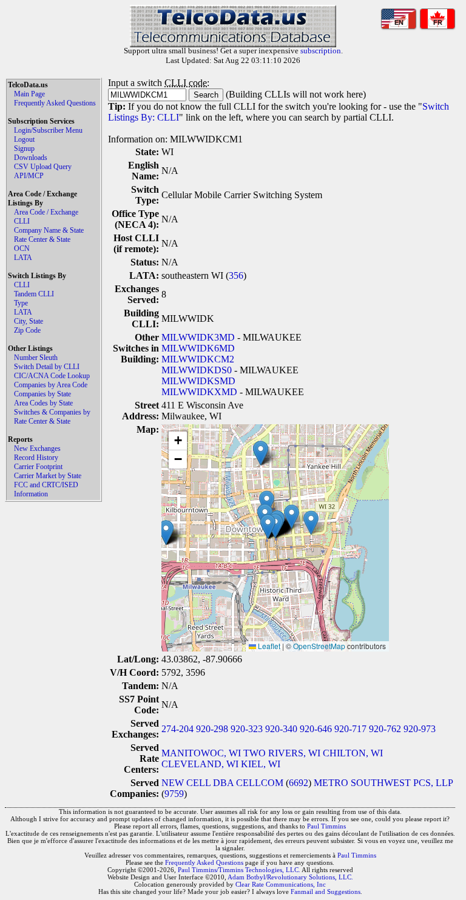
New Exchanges (37, 448)
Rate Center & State (42, 239)
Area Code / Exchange (46, 212)
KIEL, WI (260, 764)
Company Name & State (49, 230)
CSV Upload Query (43, 166)
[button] (311, 522)
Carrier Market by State (47, 476)
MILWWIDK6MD (198, 348)
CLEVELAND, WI (199, 764)
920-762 (385, 729)
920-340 (281, 729)
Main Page (29, 94)
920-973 (420, 729)
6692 (298, 783)
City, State (28, 321)
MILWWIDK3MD (198, 337)
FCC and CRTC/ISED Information (46, 489)
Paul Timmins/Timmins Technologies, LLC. (239, 869)
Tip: (117, 106)
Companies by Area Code (50, 385)
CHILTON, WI (353, 753)
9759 (174, 793)
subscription (320, 50)
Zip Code (27, 330)
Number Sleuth (36, 357)
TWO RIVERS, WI (281, 753)
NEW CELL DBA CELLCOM (222, 783)
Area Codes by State (43, 403)
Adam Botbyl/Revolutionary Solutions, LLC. (290, 877)
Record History (36, 457)
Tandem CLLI (34, 294)
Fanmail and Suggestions (325, 891)
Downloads (30, 157)
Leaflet (268, 646)
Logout (24, 139)
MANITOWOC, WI (201, 753)
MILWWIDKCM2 (197, 359)
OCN (22, 248)
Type (21, 303)
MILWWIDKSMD (198, 381)
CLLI (22, 221)
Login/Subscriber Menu (48, 130)
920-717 (350, 729)
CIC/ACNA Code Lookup (52, 376)
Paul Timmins (326, 826)
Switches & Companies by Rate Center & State (52, 416)
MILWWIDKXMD (199, 392)
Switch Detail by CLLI (46, 366)
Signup (24, 148)
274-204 (177, 729)
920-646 (316, 729)
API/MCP (29, 176)
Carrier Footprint (38, 466)
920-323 (247, 729)
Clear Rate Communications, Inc (280, 884)
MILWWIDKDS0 (196, 370)
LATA (23, 257)
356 (236, 275)
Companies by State (42, 394)
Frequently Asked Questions (55, 103)
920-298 (212, 729)
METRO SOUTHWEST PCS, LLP (383, 783)
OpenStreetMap (319, 646)
